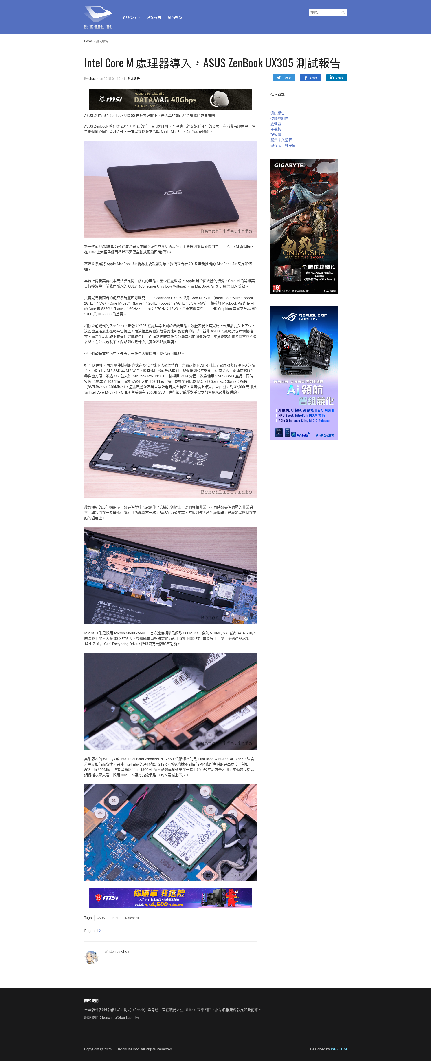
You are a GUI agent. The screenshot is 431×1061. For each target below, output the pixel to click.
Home (88, 41)
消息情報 (129, 18)
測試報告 (154, 18)
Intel (115, 918)
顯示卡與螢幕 (281, 140)
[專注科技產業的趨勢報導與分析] (98, 16)
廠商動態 (175, 18)
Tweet (287, 77)
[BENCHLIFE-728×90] (170, 897)
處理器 (275, 124)
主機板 (275, 129)
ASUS (101, 918)
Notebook (132, 918)
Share (314, 77)
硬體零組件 (279, 118)
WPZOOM (339, 1049)
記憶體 (275, 135)
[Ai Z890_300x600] (304, 372)
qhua (92, 78)
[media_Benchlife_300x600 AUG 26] (304, 226)
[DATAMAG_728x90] (170, 99)
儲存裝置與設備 (283, 145)
